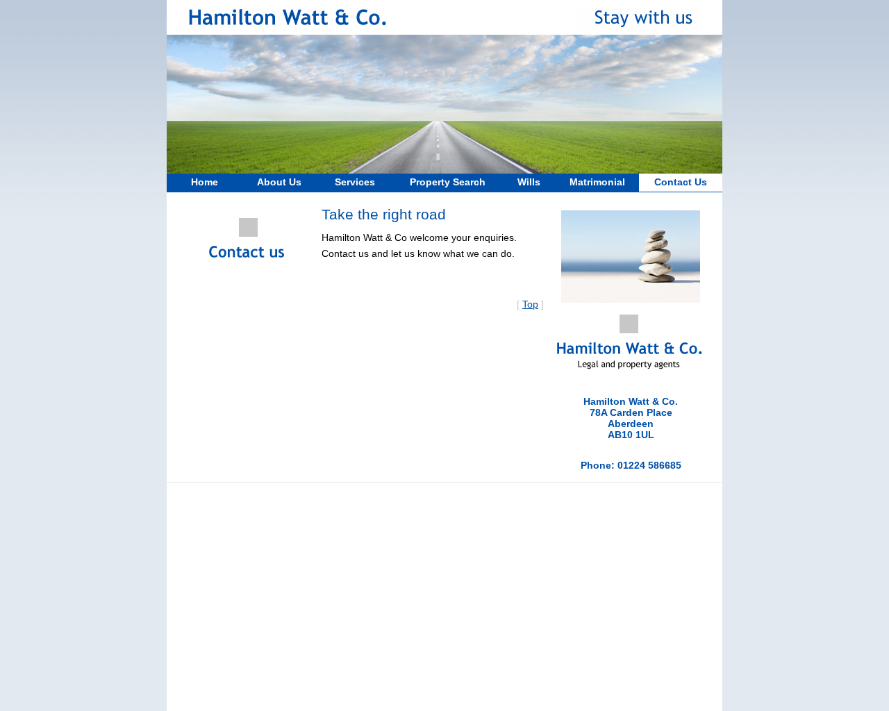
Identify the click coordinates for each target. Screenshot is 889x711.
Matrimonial (597, 181)
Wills (528, 181)
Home (204, 181)
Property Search (447, 181)
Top (530, 304)
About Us (279, 181)
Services (355, 181)
